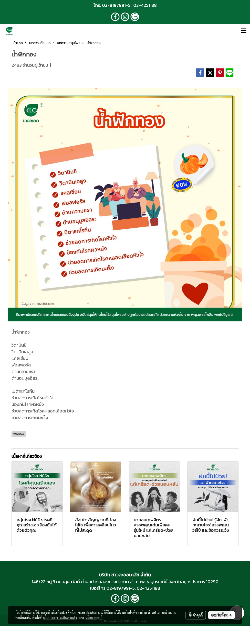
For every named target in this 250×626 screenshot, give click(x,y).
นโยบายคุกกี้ (94, 617)
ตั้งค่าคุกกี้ (196, 615)
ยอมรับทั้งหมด (221, 615)
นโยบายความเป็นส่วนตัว (60, 617)
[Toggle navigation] (243, 31)
